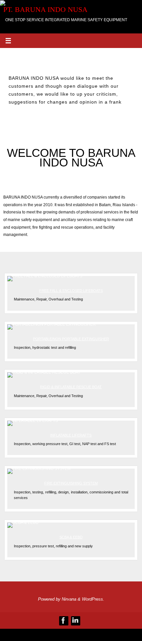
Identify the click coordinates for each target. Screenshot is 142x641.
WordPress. (93, 599)
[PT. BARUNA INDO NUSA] (63, 620)
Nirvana (69, 599)
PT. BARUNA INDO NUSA (45, 9)
